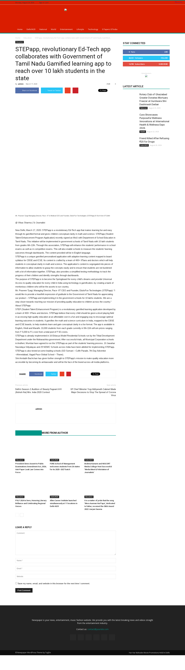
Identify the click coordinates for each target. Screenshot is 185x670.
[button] (166, 29)
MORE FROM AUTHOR (55, 432)
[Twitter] (160, 2)
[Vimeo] (164, 2)
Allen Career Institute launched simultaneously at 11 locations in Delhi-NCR (63, 503)
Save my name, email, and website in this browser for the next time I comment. (54, 583)
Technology (93, 29)
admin (21, 84)
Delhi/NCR (31, 29)
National (43, 29)
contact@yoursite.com (98, 629)
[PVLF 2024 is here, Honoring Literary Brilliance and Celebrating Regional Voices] (31, 487)
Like (166, 52)
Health (142, 132)
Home (20, 29)
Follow (164, 58)
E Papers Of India (109, 29)
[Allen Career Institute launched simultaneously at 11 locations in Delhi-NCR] (65, 487)
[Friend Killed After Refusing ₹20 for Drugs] (130, 144)
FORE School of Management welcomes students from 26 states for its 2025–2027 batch (65, 467)
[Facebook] (153, 2)
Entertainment (66, 29)
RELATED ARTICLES (27, 432)
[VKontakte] (168, 2)
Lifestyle (80, 29)
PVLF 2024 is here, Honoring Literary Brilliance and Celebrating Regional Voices (30, 503)
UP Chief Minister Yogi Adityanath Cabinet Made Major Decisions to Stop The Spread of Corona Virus (93, 392)
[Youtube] (37, 415)
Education (19, 42)
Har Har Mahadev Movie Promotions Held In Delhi (149, 652)
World (53, 29)
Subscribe (163, 64)
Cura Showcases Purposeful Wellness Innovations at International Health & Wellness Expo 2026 (154, 121)
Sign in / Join (44, 2)
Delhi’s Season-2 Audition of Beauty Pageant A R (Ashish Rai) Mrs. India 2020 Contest (38, 391)
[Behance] (150, 2)
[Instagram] (157, 2)
